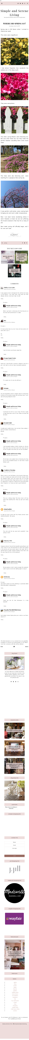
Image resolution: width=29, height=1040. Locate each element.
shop (15, 1004)
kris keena (7, 577)
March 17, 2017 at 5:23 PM (11, 442)
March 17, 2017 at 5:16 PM (9, 424)
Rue (5, 320)
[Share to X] (24, 243)
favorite (15, 989)
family (15, 987)
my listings (13, 807)
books (15, 985)
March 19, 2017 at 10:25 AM (12, 563)
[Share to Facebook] (22, 243)
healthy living (15, 992)
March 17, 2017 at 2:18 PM (11, 346)
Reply (2, 298)
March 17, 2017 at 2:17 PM (11, 307)
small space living (15, 1009)
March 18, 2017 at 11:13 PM (9, 510)
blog (15, 984)
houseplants (15, 995)
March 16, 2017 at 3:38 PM (9, 322)
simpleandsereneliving (21, 1024)
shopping (15, 1005)
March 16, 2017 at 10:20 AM (10, 289)
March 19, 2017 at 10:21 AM (12, 527)
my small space (15, 1000)
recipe (15, 1002)
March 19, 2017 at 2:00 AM (9, 542)
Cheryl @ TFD (8, 541)
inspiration (15, 997)
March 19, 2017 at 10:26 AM (12, 596)
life (2, 243)
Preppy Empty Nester (10, 358)
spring (5, 243)
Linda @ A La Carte (9, 287)
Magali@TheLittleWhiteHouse (12, 610)
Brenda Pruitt (8, 423)
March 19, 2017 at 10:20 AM (12, 494)
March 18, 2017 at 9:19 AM (9, 471)
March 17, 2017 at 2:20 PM (12, 408)
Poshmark (11, 808)
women (15, 1010)
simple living (15, 1007)
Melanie (6, 388)
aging (15, 982)
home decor (15, 994)
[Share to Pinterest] (26, 243)
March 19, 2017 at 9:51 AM (9, 578)
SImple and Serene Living (13, 305)
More (26, 646)
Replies (5, 302)
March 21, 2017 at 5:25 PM (9, 611)
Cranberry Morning (9, 470)
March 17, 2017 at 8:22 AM (9, 359)
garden (15, 990)
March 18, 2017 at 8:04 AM (12, 455)
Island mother (8, 509)
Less (2, 646)
